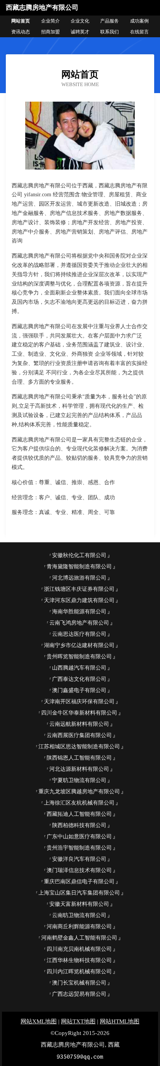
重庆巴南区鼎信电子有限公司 (79, 881)
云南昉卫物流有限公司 (79, 915)
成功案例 (139, 21)
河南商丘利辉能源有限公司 (79, 926)
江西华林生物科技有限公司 (79, 960)
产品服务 (109, 21)
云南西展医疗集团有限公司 (79, 735)
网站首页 (20, 21)
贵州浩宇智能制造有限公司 (79, 848)
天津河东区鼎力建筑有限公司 (79, 600)
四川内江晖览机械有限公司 (79, 971)
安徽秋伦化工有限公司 (79, 555)
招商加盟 (50, 32)
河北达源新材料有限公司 (79, 769)
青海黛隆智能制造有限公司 (79, 566)
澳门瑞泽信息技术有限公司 (79, 870)
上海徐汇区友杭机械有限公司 (79, 803)
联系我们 (109, 32)
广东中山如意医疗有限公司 (79, 836)
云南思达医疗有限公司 (79, 634)
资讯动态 (20, 32)
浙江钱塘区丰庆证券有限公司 (79, 589)
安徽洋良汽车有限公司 (79, 859)
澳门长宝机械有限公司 (79, 983)
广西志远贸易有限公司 (79, 994)
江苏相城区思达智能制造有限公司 (79, 746)
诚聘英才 (80, 32)
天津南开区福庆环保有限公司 (79, 701)
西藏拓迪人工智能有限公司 (79, 814)
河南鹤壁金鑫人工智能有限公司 (79, 938)
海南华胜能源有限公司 (79, 611)
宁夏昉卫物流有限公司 (79, 780)
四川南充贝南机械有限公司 (79, 949)
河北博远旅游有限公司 (79, 578)
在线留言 (139, 32)
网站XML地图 (39, 1021)
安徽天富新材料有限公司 (79, 904)
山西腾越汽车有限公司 (79, 668)
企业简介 (50, 21)
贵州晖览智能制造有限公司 (79, 656)
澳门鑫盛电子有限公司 (79, 690)
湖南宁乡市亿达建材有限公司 (79, 645)
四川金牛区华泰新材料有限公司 (79, 713)
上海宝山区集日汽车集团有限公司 (79, 893)
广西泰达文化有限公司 (79, 679)
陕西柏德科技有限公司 (79, 825)
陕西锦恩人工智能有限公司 (79, 758)
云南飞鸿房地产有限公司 (79, 623)
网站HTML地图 (119, 1021)
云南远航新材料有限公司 (79, 724)
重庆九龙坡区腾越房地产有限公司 (79, 791)
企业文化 (80, 21)
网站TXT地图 (78, 1021)
